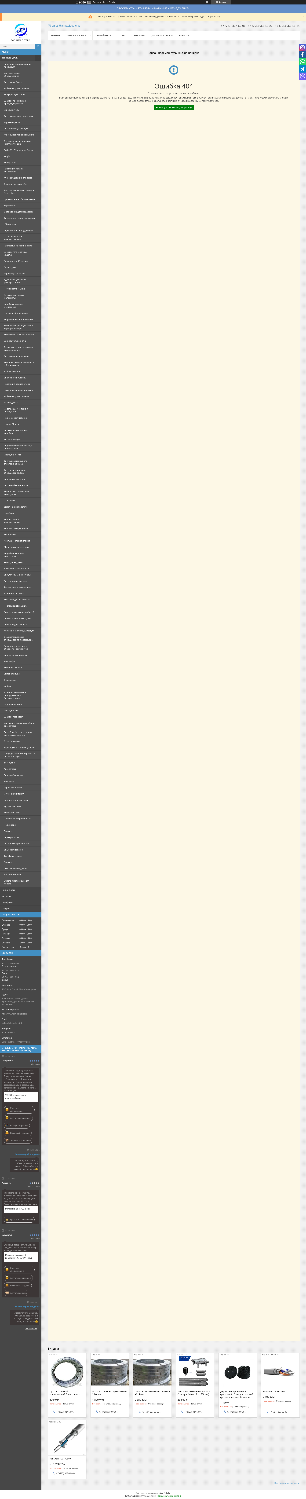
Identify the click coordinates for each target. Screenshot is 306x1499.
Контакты (139, 35)
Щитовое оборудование (16, 313)
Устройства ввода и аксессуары (14, 554)
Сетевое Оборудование (16, 843)
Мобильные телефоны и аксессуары (16, 493)
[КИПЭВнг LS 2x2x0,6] (280, 1372)
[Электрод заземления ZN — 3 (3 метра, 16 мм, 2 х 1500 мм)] (195, 1372)
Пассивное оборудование (17, 818)
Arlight (7, 156)
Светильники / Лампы (15, 377)
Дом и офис (9, 661)
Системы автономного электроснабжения (15, 462)
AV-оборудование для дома (18, 177)
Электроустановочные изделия (16, 253)
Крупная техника (13, 806)
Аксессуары (10, 768)
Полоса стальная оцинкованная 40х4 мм (152, 1393)
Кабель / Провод (12, 371)
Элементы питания (14, 593)
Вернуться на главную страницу (175, 107)
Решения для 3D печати (16, 261)
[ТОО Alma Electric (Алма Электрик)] (20, 31)
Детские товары (12, 874)
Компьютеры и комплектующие (12, 521)
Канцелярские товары (15, 655)
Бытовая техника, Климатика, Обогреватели (19, 364)
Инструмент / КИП (13, 454)
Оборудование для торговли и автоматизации (19, 755)
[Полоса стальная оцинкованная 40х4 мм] (152, 1372)
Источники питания (14, 793)
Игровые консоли (13, 787)
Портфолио (7, 902)
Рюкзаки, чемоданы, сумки (17, 618)
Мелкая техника (12, 812)
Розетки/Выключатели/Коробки (16, 432)
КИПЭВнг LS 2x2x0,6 (274, 1391)
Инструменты (11, 710)
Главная (55, 35)
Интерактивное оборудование (12, 74)
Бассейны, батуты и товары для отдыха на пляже (18, 733)
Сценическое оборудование (18, 230)
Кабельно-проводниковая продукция (17, 65)
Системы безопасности (16, 485)
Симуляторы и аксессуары (17, 574)
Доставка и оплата (162, 35)
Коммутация (10, 162)
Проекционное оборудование (19, 199)
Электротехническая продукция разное (15, 102)
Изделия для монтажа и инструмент (16, 410)
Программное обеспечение (18, 245)
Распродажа (10, 267)
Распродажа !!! (11, 402)
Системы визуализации (16, 128)
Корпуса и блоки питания (17, 540)
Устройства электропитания (18, 319)
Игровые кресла (12, 122)
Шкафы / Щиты (11, 424)
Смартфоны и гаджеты (15, 868)
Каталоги (6, 896)
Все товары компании (285, 1482)
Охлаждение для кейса (15, 184)
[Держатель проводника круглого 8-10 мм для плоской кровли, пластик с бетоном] (238, 1372)
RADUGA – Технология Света (18, 150)
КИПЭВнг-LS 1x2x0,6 (61, 1458)
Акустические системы (15, 580)
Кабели (7, 686)
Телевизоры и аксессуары (17, 587)
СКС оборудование (13, 849)
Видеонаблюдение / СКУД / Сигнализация (18, 447)
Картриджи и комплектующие (19, 747)
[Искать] (38, 46)
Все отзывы (31, 1328)
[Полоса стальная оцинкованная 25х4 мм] (110, 1372)
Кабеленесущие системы (16, 396)
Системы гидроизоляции (16, 356)
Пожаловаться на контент (169, 1496)
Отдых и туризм (12, 741)
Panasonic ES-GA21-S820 (17, 1209)
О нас (123, 35)
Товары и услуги (10, 57)
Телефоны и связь (13, 855)
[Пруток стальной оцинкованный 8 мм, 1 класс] (67, 1372)
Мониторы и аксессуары (16, 547)
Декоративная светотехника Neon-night (19, 191)
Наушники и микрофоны (16, 568)
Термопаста (10, 205)
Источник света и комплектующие (13, 238)
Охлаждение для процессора (18, 211)
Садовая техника (13, 704)
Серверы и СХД (11, 837)
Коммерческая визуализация (19, 630)
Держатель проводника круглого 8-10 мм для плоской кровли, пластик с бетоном (236, 1394)
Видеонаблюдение (13, 775)
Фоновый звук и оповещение (19, 134)
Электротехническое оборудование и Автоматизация (15, 695)
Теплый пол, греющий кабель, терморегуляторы (19, 327)
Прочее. (8, 862)
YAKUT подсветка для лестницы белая (16, 1096)
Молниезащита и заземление (19, 334)
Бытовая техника (13, 667)
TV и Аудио (9, 762)
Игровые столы (11, 109)
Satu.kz (167, 1493)
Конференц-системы (14, 94)
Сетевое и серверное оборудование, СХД (15, 471)
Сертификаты (103, 35)
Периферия (10, 824)
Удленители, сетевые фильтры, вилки (15, 281)
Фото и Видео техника (15, 624)
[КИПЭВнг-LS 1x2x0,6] (67, 1439)
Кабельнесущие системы (16, 88)
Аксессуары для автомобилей (19, 612)
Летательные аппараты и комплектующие (17, 142)
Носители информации (15, 605)
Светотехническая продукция (19, 217)
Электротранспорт (13, 716)
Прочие (8, 831)
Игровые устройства (14, 273)
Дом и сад (9, 781)
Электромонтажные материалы (14, 296)
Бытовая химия (12, 673)
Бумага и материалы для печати (16, 882)
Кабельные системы (14, 479)
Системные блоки (13, 82)
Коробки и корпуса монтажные (13, 305)
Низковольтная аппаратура (18, 390)
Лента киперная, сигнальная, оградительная (19, 348)
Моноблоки (10, 534)
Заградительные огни (15, 340)
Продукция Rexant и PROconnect (14, 170)
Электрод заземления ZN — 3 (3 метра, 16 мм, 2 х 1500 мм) (194, 1393)
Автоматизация (12, 439)
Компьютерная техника (16, 800)
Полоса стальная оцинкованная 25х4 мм (109, 1393)
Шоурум (6, 908)
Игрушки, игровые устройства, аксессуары (19, 724)
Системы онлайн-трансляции (18, 116)
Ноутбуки (9, 513)
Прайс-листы (8, 889)
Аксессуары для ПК (13, 562)
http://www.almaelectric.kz (14, 1013)
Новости (184, 35)
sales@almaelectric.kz (12, 1023)
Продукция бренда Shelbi (17, 383)
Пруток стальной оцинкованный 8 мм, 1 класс (65, 1393)
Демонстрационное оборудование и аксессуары (18, 638)
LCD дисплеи (10, 224)
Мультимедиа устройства (17, 599)
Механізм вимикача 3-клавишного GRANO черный (18, 1256)
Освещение (10, 679)
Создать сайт (99, 2)
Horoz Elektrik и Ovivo (14, 288)
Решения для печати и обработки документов (16, 647)
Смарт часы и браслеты (16, 506)
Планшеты (9, 500)
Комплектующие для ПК (16, 528)
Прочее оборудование (15, 417)
